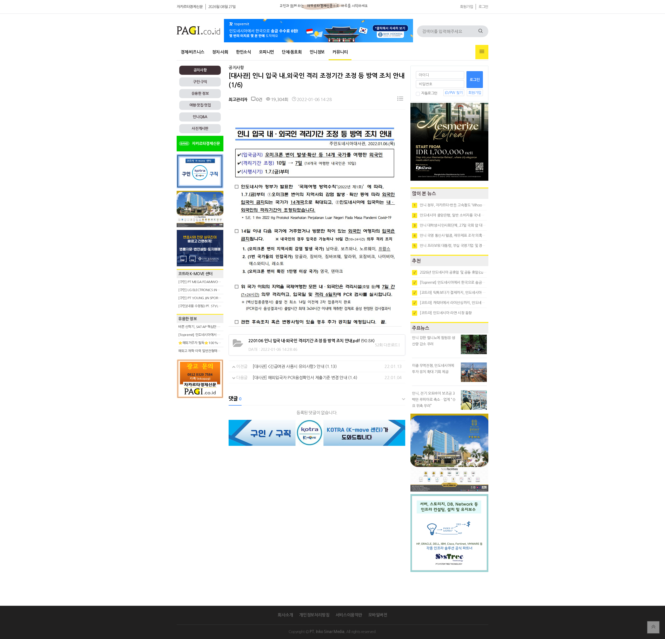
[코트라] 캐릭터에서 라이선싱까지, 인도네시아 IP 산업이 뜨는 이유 (450, 303)
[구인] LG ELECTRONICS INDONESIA (204, 290)
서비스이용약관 (349, 615)
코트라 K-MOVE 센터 (195, 274)
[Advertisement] (200, 448)
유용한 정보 (200, 93)
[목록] (400, 99)
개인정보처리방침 (314, 615)
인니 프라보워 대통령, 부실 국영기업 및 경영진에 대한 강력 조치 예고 (450, 245)
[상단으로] (653, 627)
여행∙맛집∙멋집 (200, 105)
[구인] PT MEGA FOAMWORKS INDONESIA (209, 282)
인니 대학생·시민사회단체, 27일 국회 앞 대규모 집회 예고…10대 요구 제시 (450, 225)
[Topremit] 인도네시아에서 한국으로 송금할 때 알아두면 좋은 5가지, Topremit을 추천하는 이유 (450, 282)
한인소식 (243, 52)
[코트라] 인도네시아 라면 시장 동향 (443, 313)
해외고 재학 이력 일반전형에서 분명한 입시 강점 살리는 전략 (219, 351)
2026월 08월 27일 (222, 7)
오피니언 (266, 52)
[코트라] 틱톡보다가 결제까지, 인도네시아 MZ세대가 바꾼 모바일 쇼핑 (450, 292)
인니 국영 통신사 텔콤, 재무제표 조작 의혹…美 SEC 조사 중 (450, 235)
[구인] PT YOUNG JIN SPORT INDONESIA (207, 298)
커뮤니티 (340, 52)
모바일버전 (377, 615)
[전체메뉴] (481, 52)
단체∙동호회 (292, 52)
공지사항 (200, 70)
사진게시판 (200, 128)
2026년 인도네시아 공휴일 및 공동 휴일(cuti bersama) (450, 272)
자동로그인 (429, 93)
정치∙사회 (220, 52)
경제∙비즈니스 (192, 52)
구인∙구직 (200, 82)
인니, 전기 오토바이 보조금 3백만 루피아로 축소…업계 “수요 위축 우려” (434, 400)
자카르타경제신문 (190, 7)
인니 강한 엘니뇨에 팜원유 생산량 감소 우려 (433, 341)
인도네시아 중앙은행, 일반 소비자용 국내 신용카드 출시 (450, 215)
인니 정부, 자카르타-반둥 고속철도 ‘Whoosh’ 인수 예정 (450, 205)
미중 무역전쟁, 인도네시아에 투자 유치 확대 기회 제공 (433, 369)
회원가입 (466, 7)
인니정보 (317, 52)
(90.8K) (311, 341)
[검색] (480, 31)
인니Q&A (200, 117)
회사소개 (285, 615)
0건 (258, 99)
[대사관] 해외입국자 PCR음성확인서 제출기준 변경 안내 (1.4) (305, 377)
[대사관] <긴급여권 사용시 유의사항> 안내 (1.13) (295, 366)
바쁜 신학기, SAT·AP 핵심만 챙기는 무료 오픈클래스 (213, 326)
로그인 (483, 7)
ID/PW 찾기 (454, 93)
